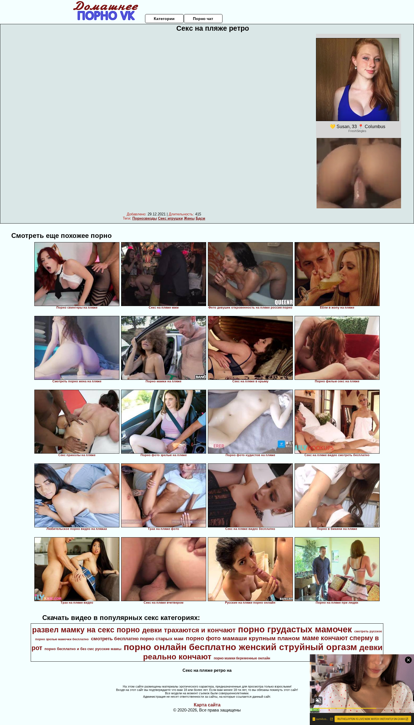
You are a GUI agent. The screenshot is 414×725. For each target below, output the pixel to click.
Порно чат (203, 18)
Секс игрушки (170, 218)
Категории (164, 18)
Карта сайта (207, 704)
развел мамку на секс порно (86, 630)
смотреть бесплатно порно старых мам (137, 638)
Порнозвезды (144, 218)
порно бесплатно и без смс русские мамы (82, 649)
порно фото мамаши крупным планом (243, 638)
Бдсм (200, 218)
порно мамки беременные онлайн (242, 658)
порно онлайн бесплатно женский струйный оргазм (240, 647)
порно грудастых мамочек (295, 629)
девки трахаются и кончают (189, 630)
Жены (189, 218)
